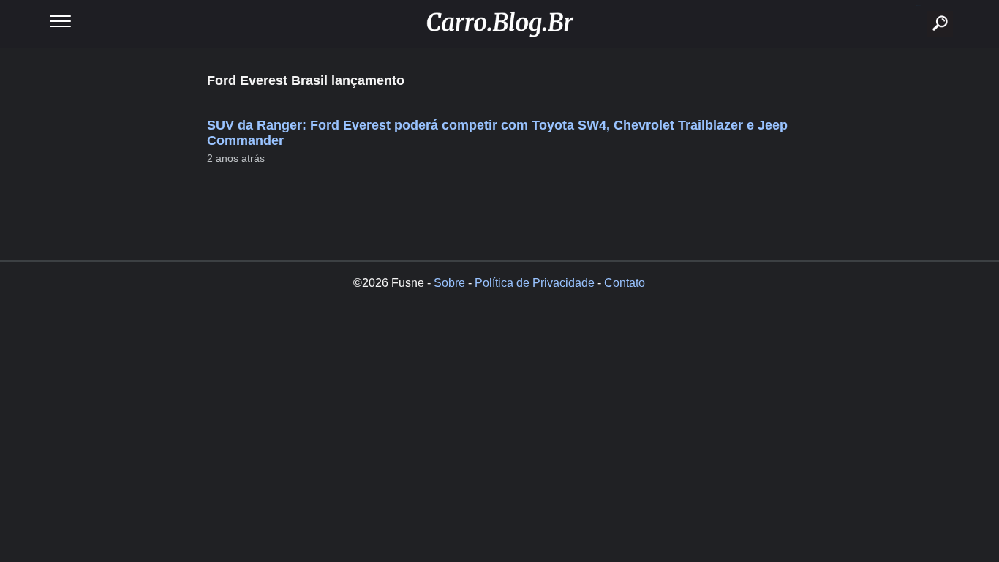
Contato (624, 283)
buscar (918, 5)
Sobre (449, 283)
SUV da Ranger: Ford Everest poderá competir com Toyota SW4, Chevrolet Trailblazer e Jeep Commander (497, 133)
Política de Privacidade (535, 283)
